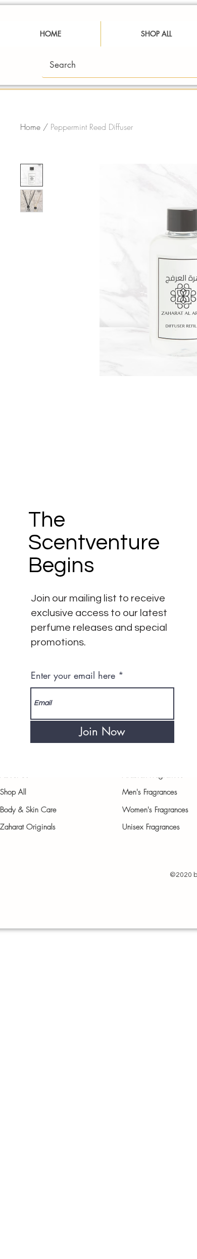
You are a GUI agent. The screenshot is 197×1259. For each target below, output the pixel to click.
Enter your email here (73, 675)
